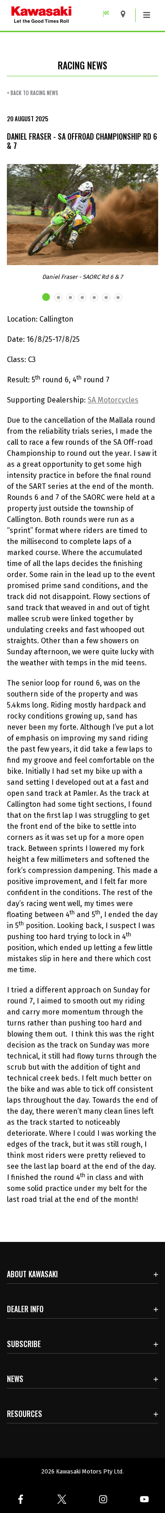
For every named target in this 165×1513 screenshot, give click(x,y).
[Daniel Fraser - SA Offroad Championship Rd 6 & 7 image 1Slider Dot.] (46, 297)
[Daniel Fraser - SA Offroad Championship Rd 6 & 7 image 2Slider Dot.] (58, 297)
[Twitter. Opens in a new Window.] (62, 1499)
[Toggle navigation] (146, 15)
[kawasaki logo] (61, 15)
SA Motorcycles (113, 400)
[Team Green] (109, 14)
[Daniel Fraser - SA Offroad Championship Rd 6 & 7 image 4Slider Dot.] (82, 297)
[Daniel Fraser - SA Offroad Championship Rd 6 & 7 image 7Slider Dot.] (118, 297)
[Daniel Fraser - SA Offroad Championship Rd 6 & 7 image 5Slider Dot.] (94, 297)
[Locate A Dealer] (126, 14)
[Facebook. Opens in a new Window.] (20, 1499)
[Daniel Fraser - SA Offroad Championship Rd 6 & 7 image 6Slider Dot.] (106, 297)
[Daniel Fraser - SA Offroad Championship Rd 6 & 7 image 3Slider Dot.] (70, 297)
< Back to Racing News (32, 93)
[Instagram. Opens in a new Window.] (103, 1499)
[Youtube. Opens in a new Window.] (144, 1499)
